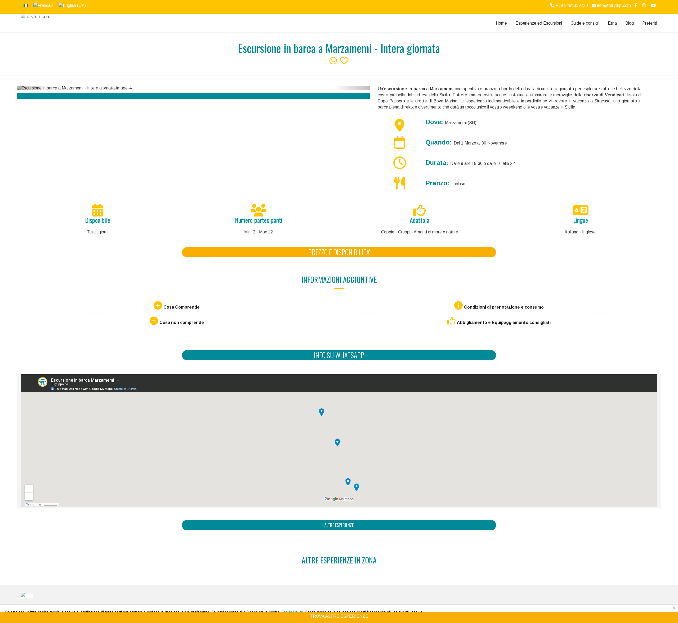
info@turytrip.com (614, 5)
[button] (34, 88)
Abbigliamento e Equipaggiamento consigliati (504, 322)
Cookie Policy (291, 612)
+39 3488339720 (572, 5)
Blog (629, 23)
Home (501, 23)
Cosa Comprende (181, 307)
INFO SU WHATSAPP (339, 355)
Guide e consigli (584, 23)
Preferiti (649, 23)
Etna (612, 23)
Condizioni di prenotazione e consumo (504, 307)
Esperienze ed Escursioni (538, 23)
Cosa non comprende (181, 322)
